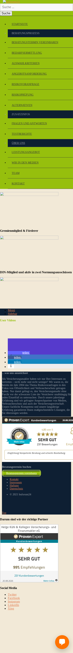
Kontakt (18, 183)
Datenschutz (16, 488)
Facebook (14, 598)
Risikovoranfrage (25, 84)
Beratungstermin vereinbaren (35, 42)
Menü (11, 310)
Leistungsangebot (26, 152)
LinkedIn (13, 605)
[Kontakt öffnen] (62, 642)
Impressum (16, 482)
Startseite (20, 24)
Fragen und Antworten (29, 123)
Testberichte (22, 133)
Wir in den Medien (25, 162)
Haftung (14, 485)
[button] (19, 352)
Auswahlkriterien (26, 63)
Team (15, 173)
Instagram (14, 601)
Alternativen (22, 105)
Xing (11, 608)
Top (4, 512)
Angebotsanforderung (29, 73)
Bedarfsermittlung (27, 52)
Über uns (18, 143)
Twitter (12, 594)
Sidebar (12, 313)
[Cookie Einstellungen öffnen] (29, 641)
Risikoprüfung (22, 94)
